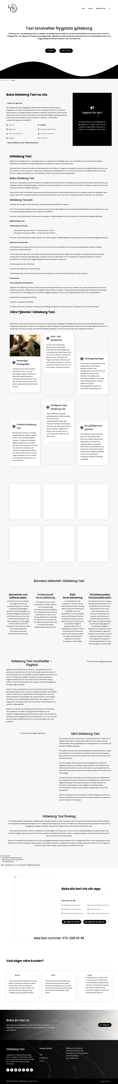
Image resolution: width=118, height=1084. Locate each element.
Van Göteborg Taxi (72, 1058)
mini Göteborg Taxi (77, 753)
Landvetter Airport (41, 689)
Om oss (90, 8)
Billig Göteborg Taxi (17, 221)
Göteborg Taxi (25, 183)
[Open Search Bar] (109, 8)
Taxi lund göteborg (72, 1055)
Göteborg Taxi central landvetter (77, 1053)
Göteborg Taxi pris (31, 209)
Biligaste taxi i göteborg (74, 1048)
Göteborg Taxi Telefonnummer (25, 142)
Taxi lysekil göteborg (8, 861)
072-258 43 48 (73, 938)
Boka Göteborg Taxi (66, 192)
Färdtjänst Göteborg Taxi (74, 1051)
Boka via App (66, 51)
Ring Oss (50, 51)
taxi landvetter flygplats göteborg (12, 857)
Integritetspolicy (105, 1081)
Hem (83, 8)
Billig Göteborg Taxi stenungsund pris (12, 859)
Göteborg (79, 161)
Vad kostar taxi (15, 242)
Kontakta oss (100, 8)
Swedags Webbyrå (32, 1081)
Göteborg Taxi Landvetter (26, 669)
